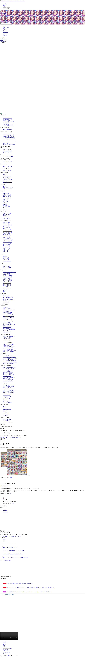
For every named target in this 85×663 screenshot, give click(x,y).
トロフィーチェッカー (7, 393)
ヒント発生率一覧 (6, 227)
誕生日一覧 (5, 204)
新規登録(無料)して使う (5, 437)
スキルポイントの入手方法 (8, 317)
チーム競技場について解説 (8, 368)
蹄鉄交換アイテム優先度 (8, 359)
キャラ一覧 (5, 33)
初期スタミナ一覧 (6, 248)
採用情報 (4, 645)
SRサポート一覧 (6, 215)
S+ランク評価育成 (6, 274)
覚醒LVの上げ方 (6, 338)
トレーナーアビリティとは (8, 135)
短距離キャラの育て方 (7, 275)
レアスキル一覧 (6, 259)
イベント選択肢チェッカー (8, 125)
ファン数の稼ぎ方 (6, 322)
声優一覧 (4, 202)
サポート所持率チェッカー (8, 392)
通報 (11, 477)
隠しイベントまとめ (7, 323)
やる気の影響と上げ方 (7, 319)
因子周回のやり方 (6, 295)
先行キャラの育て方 (7, 283)
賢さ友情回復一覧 (6, 234)
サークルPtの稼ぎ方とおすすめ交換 (10, 358)
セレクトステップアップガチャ (9, 138)
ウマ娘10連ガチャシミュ (8, 187)
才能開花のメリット (7, 337)
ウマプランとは (6, 298)
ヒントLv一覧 (5, 226)
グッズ (4, 411)
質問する (2, 428)
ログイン (4, 6)
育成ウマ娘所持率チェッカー (9, 391)
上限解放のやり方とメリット (9, 346)
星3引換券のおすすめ (7, 182)
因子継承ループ (6, 300)
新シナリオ (5, 28)
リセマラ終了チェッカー (8, 179)
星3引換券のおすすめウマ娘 (8, 136)
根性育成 (4, 291)
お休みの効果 (5, 318)
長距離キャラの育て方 (7, 279)
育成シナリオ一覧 (6, 120)
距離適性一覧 (5, 200)
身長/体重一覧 (6, 205)
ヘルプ (4, 643)
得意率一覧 (5, 228)
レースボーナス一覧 (7, 229)
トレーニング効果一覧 (7, 224)
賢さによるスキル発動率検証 (9, 329)
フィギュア (5, 410)
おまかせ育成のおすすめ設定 (9, 144)
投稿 (1, 507)
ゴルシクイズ (5, 401)
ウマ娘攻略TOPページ (7, 118)
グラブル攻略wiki (6, 420)
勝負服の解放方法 (6, 378)
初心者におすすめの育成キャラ (9, 272)
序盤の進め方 (5, 307)
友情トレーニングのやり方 (8, 316)
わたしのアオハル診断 (7, 402)
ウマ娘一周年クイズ (7, 396)
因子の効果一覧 (6, 302)
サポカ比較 (5, 35)
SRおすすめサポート (7, 177)
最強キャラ (5, 174)
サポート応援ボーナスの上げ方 (9, 350)
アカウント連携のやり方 (8, 371)
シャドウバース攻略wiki (8, 421)
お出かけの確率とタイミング (9, 324)
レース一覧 (5, 265)
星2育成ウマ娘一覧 (7, 196)
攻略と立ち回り (6, 143)
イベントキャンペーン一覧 (8, 121)
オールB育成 (5, 286)
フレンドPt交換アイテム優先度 (9, 357)
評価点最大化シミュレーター (9, 388)
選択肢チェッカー (6, 25)
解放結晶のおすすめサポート (9, 351)
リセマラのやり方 (6, 180)
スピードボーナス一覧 (7, 240)
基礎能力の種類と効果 (7, 312)
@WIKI (4, 653)
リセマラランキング (7, 178)
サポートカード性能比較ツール (9, 390)
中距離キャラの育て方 (7, 278)
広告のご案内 (5, 649)
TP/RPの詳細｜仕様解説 (8, 369)
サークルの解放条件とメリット (9, 367)
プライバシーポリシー (7, 648)
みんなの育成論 (6, 122)
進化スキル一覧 (6, 258)
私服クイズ (5, 399)
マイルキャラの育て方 (7, 276)
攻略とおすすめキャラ (7, 161)
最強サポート (5, 32)
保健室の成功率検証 (7, 327)
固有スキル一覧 (6, 257)
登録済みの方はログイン (16, 437)
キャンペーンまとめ (7, 133)
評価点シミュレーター (7, 387)
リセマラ (4, 29)
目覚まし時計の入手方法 (8, 380)
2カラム (4, 8)
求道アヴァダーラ (4, 485)
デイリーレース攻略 (7, 267)
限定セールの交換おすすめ (8, 363)
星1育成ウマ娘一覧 (7, 198)
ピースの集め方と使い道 (8, 379)
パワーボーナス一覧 (7, 243)
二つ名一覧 (5, 207)
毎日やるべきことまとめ (8, 372)
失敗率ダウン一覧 (6, 237)
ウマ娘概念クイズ (6, 395)
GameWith (8, 655)
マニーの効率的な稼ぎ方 (8, 347)
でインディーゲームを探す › (7, 594)
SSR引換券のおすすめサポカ (9, 137)
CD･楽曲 (4, 407)
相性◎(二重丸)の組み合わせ (8, 299)
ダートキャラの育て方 (7, 280)
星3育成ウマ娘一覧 (7, 195)
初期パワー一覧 (6, 249)
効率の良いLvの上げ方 (7, 345)
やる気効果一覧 (6, 223)
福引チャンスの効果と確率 (8, 374)
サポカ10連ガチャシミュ (8, 188)
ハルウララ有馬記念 (7, 287)
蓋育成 (4, 290)
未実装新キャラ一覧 (7, 194)
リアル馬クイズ (6, 397)
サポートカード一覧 (7, 213)
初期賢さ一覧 (5, 251)
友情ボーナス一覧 (6, 222)
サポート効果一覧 (6, 218)
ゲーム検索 (5, 4)
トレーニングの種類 (7, 313)
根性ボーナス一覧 (6, 244)
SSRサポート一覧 (6, 214)
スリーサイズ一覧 (6, 206)
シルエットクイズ (6, 398)
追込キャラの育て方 (7, 285)
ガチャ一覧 (5, 186)
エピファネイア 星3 (7, 149)
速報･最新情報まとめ (7, 119)
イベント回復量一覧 (7, 238)
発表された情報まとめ (7, 129)
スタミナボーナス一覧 (7, 242)
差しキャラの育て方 (7, 284)
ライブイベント (6, 414)
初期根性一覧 (5, 250)
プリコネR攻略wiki (7, 419)
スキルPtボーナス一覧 (7, 232)
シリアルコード (6, 412)
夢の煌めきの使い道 (7, 339)
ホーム (4, 3)
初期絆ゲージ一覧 (6, 233)
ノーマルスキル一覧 (7, 261)
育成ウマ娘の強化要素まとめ (9, 336)
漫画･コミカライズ (7, 409)
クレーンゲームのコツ (7, 373)
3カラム (8, 8)
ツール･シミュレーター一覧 (8, 385)
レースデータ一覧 (6, 266)
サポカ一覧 (5, 34)
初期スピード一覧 (6, 246)
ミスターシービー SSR (7, 150)
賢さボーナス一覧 (6, 245)
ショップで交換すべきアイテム (9, 355)
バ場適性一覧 (5, 199)
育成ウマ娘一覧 (6, 193)
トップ (4, 642)
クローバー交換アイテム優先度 (9, 360)
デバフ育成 (5, 289)
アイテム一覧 (5, 330)
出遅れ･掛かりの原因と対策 (8, 328)
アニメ (4, 406)
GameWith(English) (6, 652)
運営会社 (4, 644)
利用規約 (4, 646)
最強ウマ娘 (5, 30)
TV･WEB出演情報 (6, 415)
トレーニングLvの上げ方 (8, 314)
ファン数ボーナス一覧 (7, 231)
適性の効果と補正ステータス (9, 310)
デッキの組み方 (6, 311)
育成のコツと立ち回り (7, 308)
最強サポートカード (7, 175)
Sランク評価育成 (6, 273)
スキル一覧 (5, 256)
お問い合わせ (5, 650)
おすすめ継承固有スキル (8, 297)
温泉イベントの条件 (7, 376)
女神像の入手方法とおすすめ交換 (10, 362)
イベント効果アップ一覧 (8, 239)
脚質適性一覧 (5, 201)
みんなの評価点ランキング (8, 124)
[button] (44, 18)
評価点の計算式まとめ (7, 325)
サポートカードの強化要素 (8, 344)
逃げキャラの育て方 (7, 281)
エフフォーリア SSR (7, 152)
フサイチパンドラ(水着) (8, 156)
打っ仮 (1, 440)
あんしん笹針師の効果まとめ (9, 377)
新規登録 (4, 5)
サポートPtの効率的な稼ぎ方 (9, 349)
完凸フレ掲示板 (6, 27)
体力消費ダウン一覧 (7, 235)
